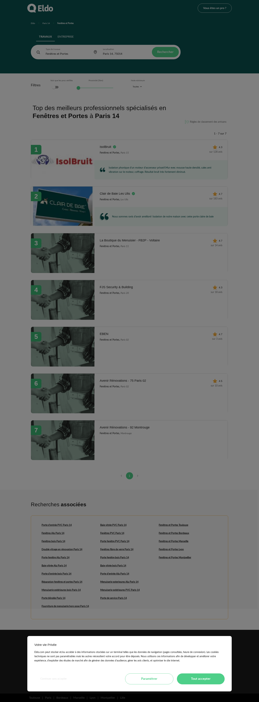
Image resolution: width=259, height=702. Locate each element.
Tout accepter (201, 678)
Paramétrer (149, 678)
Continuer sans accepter (53, 679)
